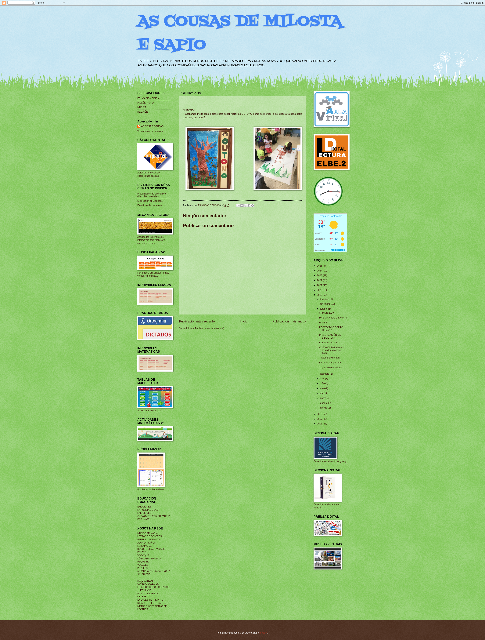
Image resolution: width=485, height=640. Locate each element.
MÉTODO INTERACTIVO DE (152, 606)
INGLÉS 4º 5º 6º (145, 103)
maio (322, 388)
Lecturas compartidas (330, 362)
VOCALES (142, 565)
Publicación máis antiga (289, 321)
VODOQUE (143, 555)
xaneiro (324, 407)
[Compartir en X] (245, 205)
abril (322, 393)
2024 (320, 270)
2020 (320, 290)
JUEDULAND (144, 590)
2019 (320, 295)
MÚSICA (141, 107)
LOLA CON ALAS (328, 342)
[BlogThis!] (242, 205)
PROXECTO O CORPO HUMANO (331, 328)
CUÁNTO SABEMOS (148, 584)
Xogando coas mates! (330, 367)
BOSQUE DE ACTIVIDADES (151, 549)
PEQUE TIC (143, 561)
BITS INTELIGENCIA (148, 593)
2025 (320, 265)
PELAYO (141, 552)
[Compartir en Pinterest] (252, 205)
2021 (320, 285)
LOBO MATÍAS (144, 546)
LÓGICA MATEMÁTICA (149, 558)
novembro (325, 304)
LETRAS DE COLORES (149, 536)
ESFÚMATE (143, 519)
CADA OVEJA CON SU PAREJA (153, 516)
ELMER (323, 322)
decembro (325, 299)
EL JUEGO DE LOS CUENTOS (153, 587)
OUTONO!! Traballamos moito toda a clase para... (331, 350)
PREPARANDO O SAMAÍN (333, 317)
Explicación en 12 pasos (150, 201)
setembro (325, 374)
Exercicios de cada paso (150, 205)
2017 (320, 419)
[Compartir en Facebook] (249, 205)
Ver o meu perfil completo (150, 131)
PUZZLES (142, 568)
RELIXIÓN (142, 112)
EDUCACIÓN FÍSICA (148, 98)
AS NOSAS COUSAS (152, 126)
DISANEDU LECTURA (149, 603)
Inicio (243, 321)
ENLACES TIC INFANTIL (150, 599)
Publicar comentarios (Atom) (209, 328)
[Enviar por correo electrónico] (238, 205)
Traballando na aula (329, 357)
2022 (320, 280)
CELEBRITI (143, 596)
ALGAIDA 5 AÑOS (146, 542)
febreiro (324, 403)
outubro (324, 308)
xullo (322, 378)
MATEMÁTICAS (145, 581)
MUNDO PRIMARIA (147, 533)
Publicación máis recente (197, 321)
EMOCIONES (144, 506)
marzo (323, 398)
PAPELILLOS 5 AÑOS (148, 539)
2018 (320, 414)
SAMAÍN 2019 (326, 312)
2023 (320, 275)
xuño (322, 383)
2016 (320, 423)
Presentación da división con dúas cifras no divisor (152, 195)
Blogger (263, 632)
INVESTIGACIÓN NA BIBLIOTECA (329, 336)
